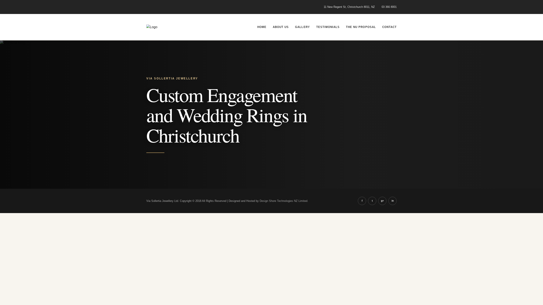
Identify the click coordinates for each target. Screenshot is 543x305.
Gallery (302, 27)
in (393, 200)
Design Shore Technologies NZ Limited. (284, 200)
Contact (389, 27)
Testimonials (328, 27)
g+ (382, 200)
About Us (281, 27)
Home (261, 27)
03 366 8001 (389, 6)
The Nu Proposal (361, 27)
